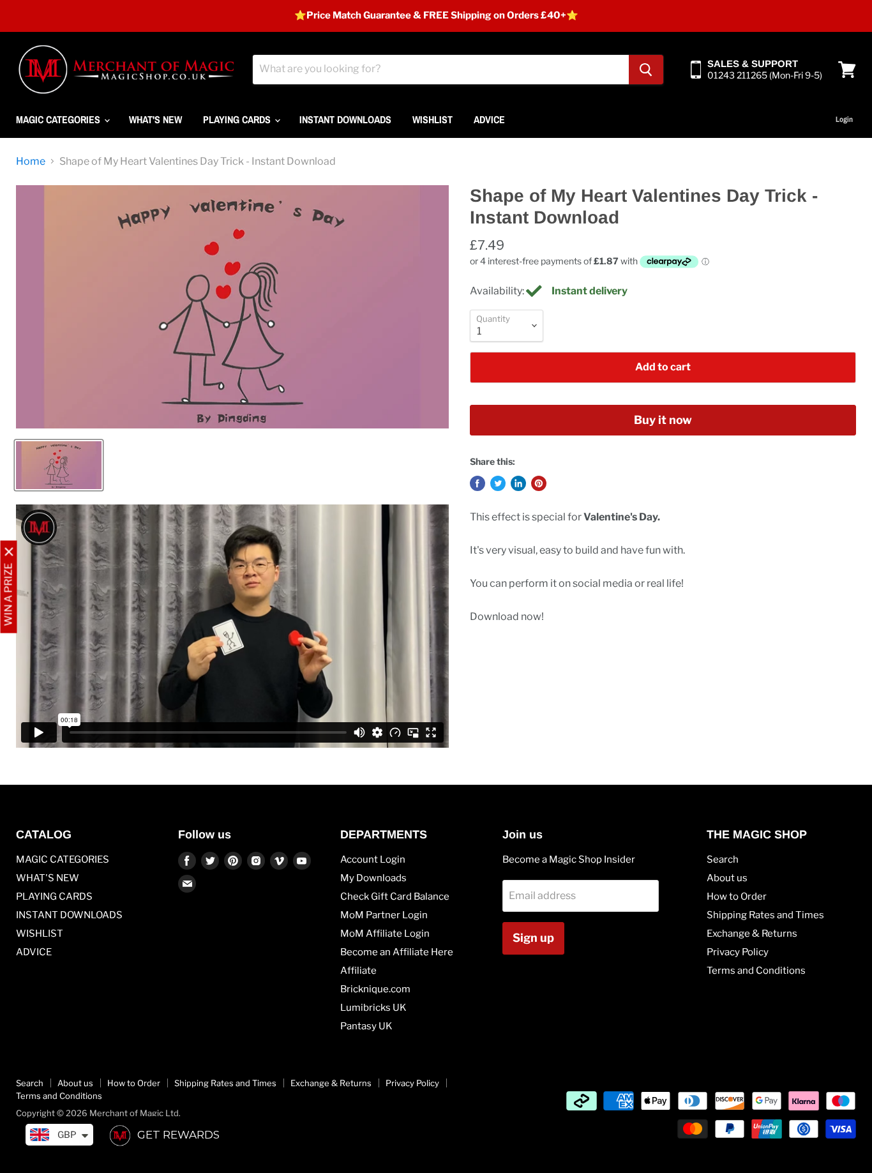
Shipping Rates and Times (765, 915)
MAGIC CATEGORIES (59, 119)
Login (844, 119)
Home (30, 161)
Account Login (372, 859)
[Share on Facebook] (477, 483)
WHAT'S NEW (155, 119)
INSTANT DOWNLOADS (345, 119)
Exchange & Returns (752, 933)
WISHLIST (432, 119)
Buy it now (663, 420)
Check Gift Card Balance (394, 896)
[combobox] (441, 69)
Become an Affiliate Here (396, 952)
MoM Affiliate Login (385, 933)
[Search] (646, 69)
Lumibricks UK (373, 1007)
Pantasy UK (366, 1026)
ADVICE (489, 119)
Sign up (533, 937)
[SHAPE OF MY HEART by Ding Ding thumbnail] (59, 465)
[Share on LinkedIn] (518, 483)
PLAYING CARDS (238, 119)
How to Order (737, 896)
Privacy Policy (738, 952)
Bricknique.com (375, 989)
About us (727, 878)
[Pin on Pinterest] (538, 483)
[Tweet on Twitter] (498, 483)
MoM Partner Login (384, 915)
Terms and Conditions (756, 970)
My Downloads (373, 878)
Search (723, 859)
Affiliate (358, 970)
